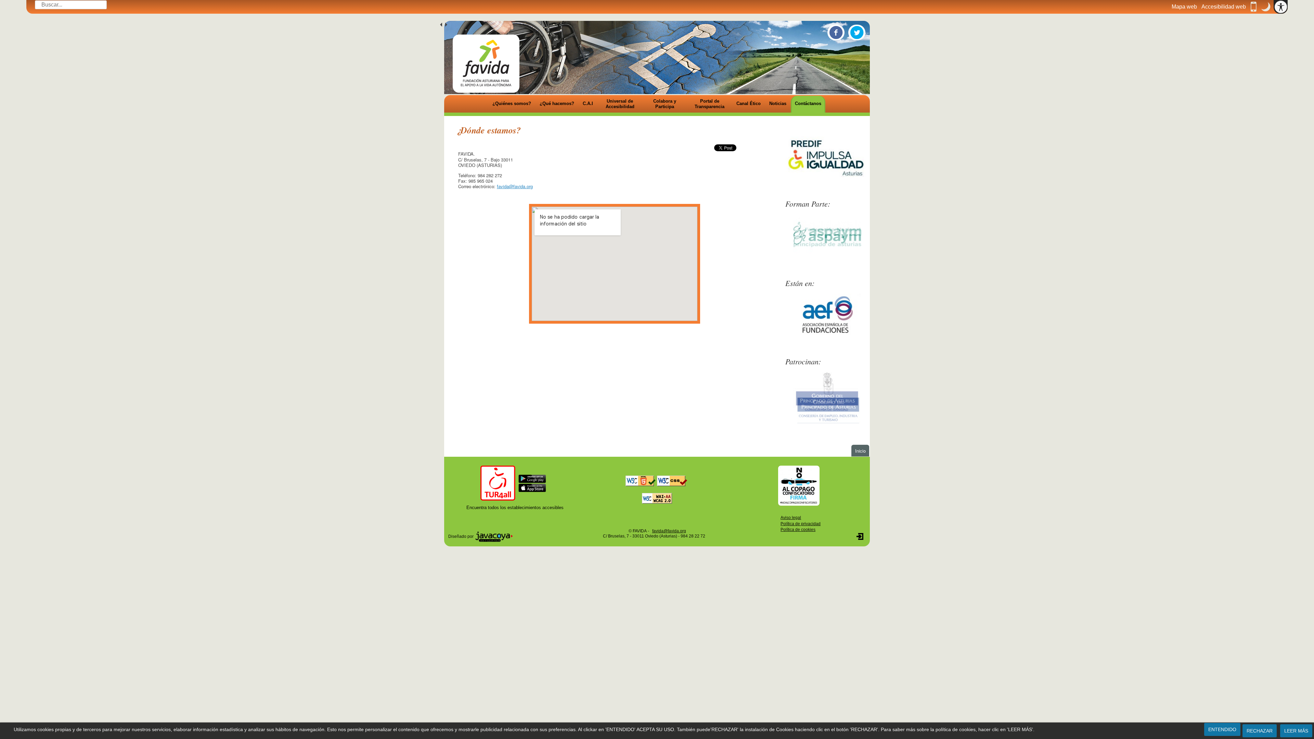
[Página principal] (486, 64)
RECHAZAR (1260, 731)
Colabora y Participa (664, 104)
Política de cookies (798, 529)
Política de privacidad (801, 523)
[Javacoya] (494, 536)
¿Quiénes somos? (511, 103)
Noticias (777, 103)
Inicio (862, 450)
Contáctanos (808, 103)
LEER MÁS (1296, 731)
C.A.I (588, 103)
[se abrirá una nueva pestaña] (827, 158)
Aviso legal (791, 517)
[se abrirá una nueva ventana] (799, 485)
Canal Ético (748, 103)
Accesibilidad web (1223, 7)
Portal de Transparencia (709, 104)
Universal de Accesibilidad (620, 104)
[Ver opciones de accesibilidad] (1280, 7)
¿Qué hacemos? (557, 103)
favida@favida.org (515, 186)
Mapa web (1184, 7)
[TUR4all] (515, 482)
